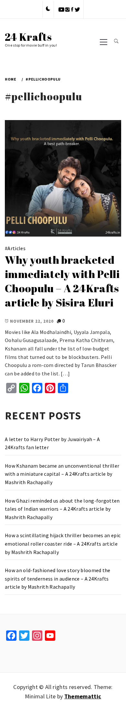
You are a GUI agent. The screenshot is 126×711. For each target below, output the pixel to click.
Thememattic (82, 696)
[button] (48, 9)
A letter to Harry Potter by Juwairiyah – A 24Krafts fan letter (52, 443)
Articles (16, 248)
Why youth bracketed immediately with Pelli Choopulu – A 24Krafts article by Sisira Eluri (62, 281)
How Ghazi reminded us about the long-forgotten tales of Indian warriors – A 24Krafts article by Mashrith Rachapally (62, 508)
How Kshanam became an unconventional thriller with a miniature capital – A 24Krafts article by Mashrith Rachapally (62, 473)
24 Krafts (28, 37)
